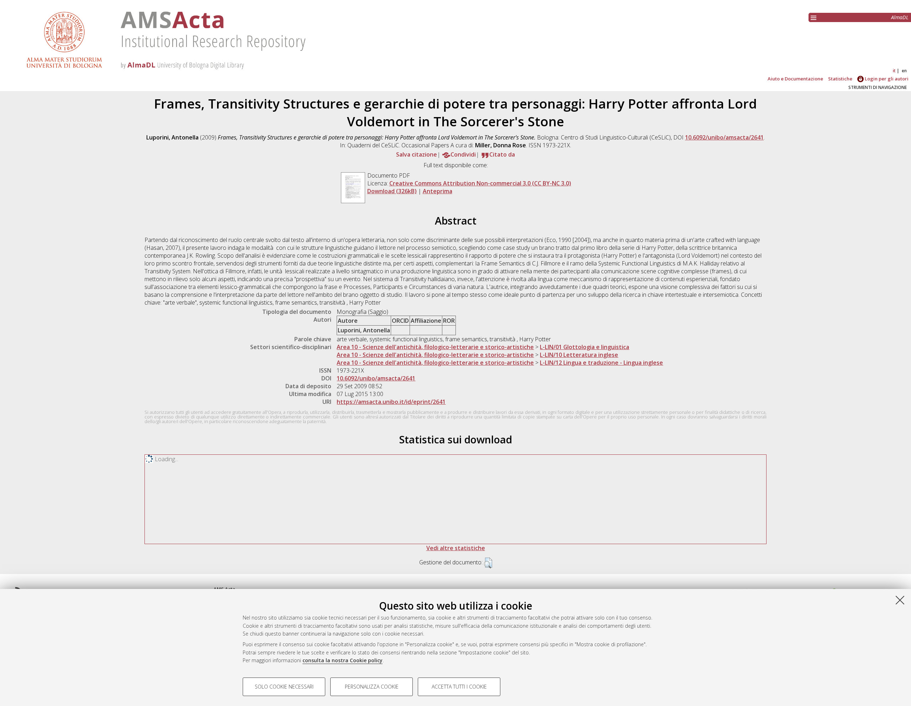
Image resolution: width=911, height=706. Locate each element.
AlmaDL (900, 17)
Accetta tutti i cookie (459, 686)
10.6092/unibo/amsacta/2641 (724, 137)
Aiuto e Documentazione (795, 78)
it (894, 71)
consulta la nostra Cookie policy (342, 660)
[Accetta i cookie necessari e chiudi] (900, 600)
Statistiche (840, 78)
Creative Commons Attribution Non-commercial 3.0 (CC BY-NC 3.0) (480, 183)
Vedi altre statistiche (455, 548)
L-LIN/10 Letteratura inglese (579, 355)
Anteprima (437, 191)
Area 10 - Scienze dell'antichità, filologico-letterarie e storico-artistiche (435, 347)
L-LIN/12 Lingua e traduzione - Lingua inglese (601, 363)
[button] (488, 563)
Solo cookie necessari (284, 686)
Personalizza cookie (372, 686)
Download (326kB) (392, 191)
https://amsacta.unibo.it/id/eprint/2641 (391, 402)
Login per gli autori (886, 78)
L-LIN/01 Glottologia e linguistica (584, 347)
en (904, 71)
